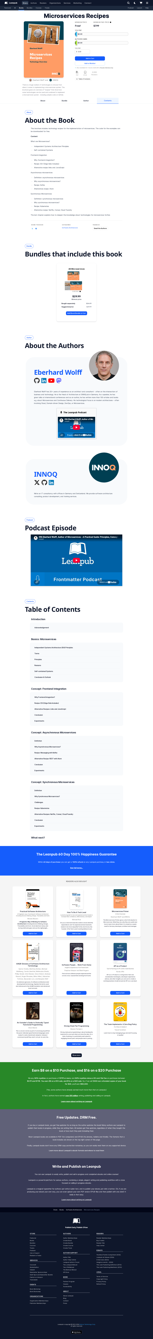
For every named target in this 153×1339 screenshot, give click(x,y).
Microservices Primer (120, 911)
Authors (33, 3)
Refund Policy (101, 1284)
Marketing (77, 3)
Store (25, 3)
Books (21, 8)
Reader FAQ (100, 1243)
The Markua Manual (69, 1270)
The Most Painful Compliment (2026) (108, 1255)
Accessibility (67, 1286)
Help (147, 8)
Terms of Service (102, 1276)
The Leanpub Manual (70, 1265)
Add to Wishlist (89, 63)
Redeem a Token (35, 1255)
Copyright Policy (102, 1279)
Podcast (131, 8)
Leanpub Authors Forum (71, 1262)
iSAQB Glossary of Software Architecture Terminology (32, 965)
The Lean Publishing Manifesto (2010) (109, 1267)
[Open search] (128, 2)
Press (65, 1303)
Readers (43, 3)
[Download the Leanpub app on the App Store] (76, 1332)
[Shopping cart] (140, 2)
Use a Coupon (34, 1253)
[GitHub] (37, 380)
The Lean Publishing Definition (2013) (108, 1265)
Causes (65, 1284)
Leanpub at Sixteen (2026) (105, 1257)
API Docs (66, 1272)
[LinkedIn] (43, 380)
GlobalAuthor (34, 1267)
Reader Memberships (103, 1238)
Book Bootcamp (35, 1291)
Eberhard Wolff (38, 80)
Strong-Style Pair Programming (76, 1026)
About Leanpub (68, 1296)
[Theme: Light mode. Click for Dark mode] (134, 2)
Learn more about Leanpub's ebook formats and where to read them (76, 1150)
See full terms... (76, 868)
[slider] (76, 34)
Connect (88, 3)
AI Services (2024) (102, 1260)
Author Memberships (70, 1238)
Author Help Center (69, 1260)
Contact (65, 1301)
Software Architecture (70, 228)
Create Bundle (68, 1243)
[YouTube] (51, 380)
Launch (139, 8)
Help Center (100, 1245)
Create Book (67, 1240)
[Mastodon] (58, 380)
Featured (7, 8)
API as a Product (120, 966)
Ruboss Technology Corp (87, 1324)
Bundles (29, 8)
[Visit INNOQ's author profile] (104, 467)
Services (67, 3)
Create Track (67, 1248)
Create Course (68, 1245)
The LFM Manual (68, 1267)
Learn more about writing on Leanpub (76, 1101)
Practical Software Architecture (33, 911)
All (15, 8)
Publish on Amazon (36, 1277)
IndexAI (32, 1270)
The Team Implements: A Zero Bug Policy (120, 1024)
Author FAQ (67, 1257)
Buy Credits (100, 1240)
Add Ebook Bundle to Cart (76, 313)
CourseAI (33, 1265)
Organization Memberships (39, 1301)
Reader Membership (106, 68)
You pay (78, 48)
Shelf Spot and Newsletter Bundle (41, 1275)
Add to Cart (90, 58)
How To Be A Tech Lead (76, 912)
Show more (76, 1055)
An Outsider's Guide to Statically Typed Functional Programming (33, 1024)
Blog (64, 1298)
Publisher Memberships (38, 1303)
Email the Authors (100, 228)
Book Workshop (35, 1289)
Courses (38, 8)
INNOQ (55, 80)
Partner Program (69, 1281)
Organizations (55, 3)
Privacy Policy (101, 1281)
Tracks (47, 8)
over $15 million (71, 1096)
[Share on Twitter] (32, 228)
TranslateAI (34, 1280)
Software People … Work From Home (76, 965)
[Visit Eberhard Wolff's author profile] (104, 366)
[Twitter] (37, 482)
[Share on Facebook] (36, 228)
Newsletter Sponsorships (38, 1272)
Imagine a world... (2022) (104, 1262)
